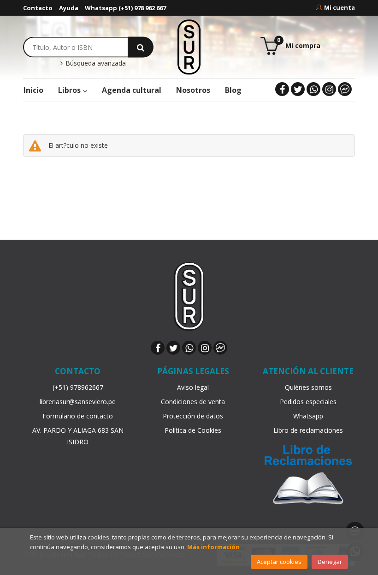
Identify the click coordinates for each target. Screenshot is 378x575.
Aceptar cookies (279, 561)
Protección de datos (193, 416)
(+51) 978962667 (78, 387)
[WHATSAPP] (313, 89)
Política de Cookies (193, 430)
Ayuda (68, 8)
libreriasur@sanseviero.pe (78, 401)
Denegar (330, 561)
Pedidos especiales (308, 401)
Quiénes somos (308, 387)
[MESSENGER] (345, 89)
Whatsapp (308, 416)
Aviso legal (193, 387)
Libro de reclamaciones (308, 430)
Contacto (38, 8)
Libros (70, 90)
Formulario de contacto (77, 416)
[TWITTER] (298, 89)
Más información (213, 547)
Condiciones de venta (193, 401)
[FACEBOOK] (282, 89)
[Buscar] (141, 46)
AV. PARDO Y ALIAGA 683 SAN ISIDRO (78, 436)
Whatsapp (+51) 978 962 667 (125, 8)
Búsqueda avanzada (94, 63)
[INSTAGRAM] (329, 89)
